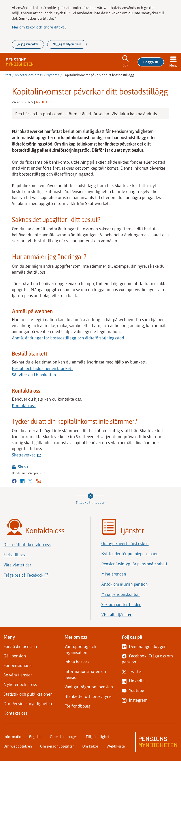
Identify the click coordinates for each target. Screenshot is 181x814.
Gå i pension (15, 656)
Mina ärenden (113, 574)
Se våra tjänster (18, 675)
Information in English (23, 736)
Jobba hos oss (76, 661)
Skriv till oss (14, 554)
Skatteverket (26, 455)
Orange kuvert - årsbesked (125, 543)
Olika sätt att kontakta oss (27, 544)
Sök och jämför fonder (121, 604)
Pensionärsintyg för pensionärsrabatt (134, 563)
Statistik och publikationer (28, 694)
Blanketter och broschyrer (88, 696)
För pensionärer (18, 665)
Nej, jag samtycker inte (67, 44)
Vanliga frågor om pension (88, 686)
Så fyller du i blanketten (34, 374)
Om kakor (90, 746)
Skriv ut (24, 466)
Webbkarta (116, 746)
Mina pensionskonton (120, 594)
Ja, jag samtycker (27, 44)
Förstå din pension (20, 646)
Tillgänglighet (97, 736)
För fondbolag (77, 706)
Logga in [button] (150, 61)
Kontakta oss (24, 405)
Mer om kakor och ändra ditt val (39, 27)
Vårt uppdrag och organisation (80, 649)
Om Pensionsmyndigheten (28, 703)
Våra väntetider (17, 565)
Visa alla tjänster (116, 614)
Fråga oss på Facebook (34, 576)
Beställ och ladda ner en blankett (42, 368)
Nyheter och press (29, 75)
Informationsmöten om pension (85, 674)
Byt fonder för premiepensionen (130, 553)
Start (7, 75)
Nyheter (52, 75)
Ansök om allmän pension (124, 584)
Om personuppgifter (57, 746)
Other (64, 736)
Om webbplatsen (18, 746)
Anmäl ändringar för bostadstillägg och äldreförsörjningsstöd (68, 338)
